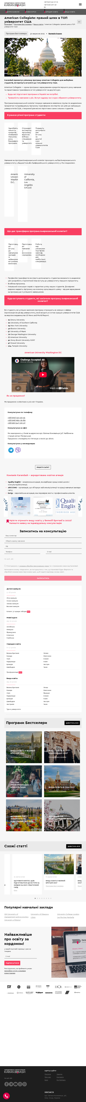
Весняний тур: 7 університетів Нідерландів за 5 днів (22, 818)
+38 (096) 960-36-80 (17, 420)
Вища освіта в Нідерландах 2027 (58, 752)
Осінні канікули (12, 601)
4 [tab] (42, 898)
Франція (46, 693)
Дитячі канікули (14, 589)
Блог (12, 791)
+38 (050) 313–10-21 (51, 2)
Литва (45, 687)
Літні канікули (12, 598)
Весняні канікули (13, 606)
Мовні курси (12, 617)
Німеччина (47, 656)
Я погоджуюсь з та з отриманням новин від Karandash (42, 566)
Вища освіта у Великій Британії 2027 (23, 752)
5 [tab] (44, 898)
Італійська (10, 638)
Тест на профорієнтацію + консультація (21, 784)
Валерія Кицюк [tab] (55, 33)
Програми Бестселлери (23, 24)
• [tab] (46, 33)
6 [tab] (46, 898)
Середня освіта (14, 644)
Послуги (48, 1074)
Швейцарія (11, 667)
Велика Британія (13, 653)
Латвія (45, 653)
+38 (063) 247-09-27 (16, 423)
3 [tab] (40, 898)
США (8, 659)
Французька (11, 632)
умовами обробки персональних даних (34, 566)
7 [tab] (48, 898)
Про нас (48, 1077)
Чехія (45, 667)
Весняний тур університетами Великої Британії (62, 818)
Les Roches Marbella (65, 917)
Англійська (11, 627)
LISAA (33, 917)
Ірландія (10, 664)
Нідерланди (11, 661)
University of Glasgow (40, 914)
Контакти (60, 1077)
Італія (45, 661)
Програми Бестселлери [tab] (16, 33)
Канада (9, 656)
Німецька (10, 629)
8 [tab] (51, 898)
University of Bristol (12, 920)
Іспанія (45, 659)
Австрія (46, 664)
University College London (68, 914)
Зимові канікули (12, 603)
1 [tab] (35, 898)
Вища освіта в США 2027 (62, 787)
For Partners (61, 1080)
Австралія (10, 704)
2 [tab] (37, 898)
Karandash (8, 24)
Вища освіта (38, 24)
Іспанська (10, 635)
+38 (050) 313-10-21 (16, 417)
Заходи (59, 1074)
